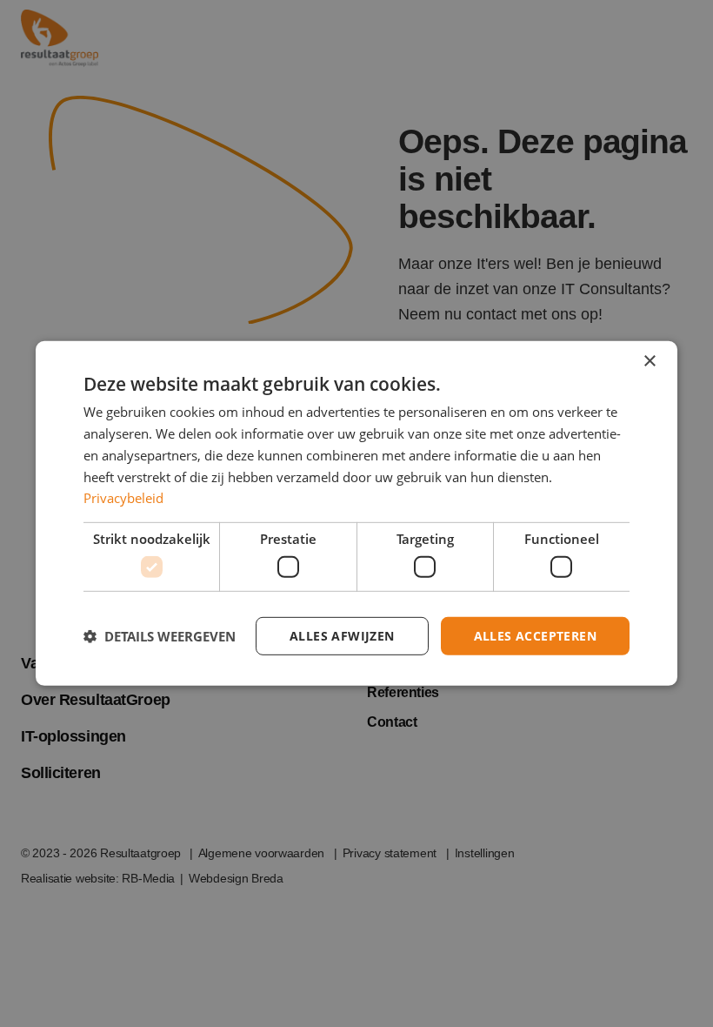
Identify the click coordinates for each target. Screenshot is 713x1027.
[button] (159, 636)
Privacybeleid (123, 498)
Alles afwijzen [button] (342, 635)
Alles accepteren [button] (535, 635)
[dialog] (356, 513)
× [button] (649, 361)
